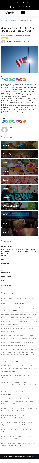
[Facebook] (23, 7)
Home (5, 20)
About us (12, 3)
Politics (4, 38)
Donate (19, 3)
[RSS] (24, 79)
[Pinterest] (20, 79)
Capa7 (33, 456)
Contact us (26, 3)
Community (13, 20)
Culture (13, 35)
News (27, 35)
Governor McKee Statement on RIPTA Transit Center (16, 375)
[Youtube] (29, 7)
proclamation (29, 84)
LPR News (21, 35)
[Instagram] (17, 79)
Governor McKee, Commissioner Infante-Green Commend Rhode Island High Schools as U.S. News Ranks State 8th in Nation (18, 401)
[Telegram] (13, 79)
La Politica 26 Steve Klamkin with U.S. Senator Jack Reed (17, 429)
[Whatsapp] (10, 79)
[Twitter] (26, 7)
